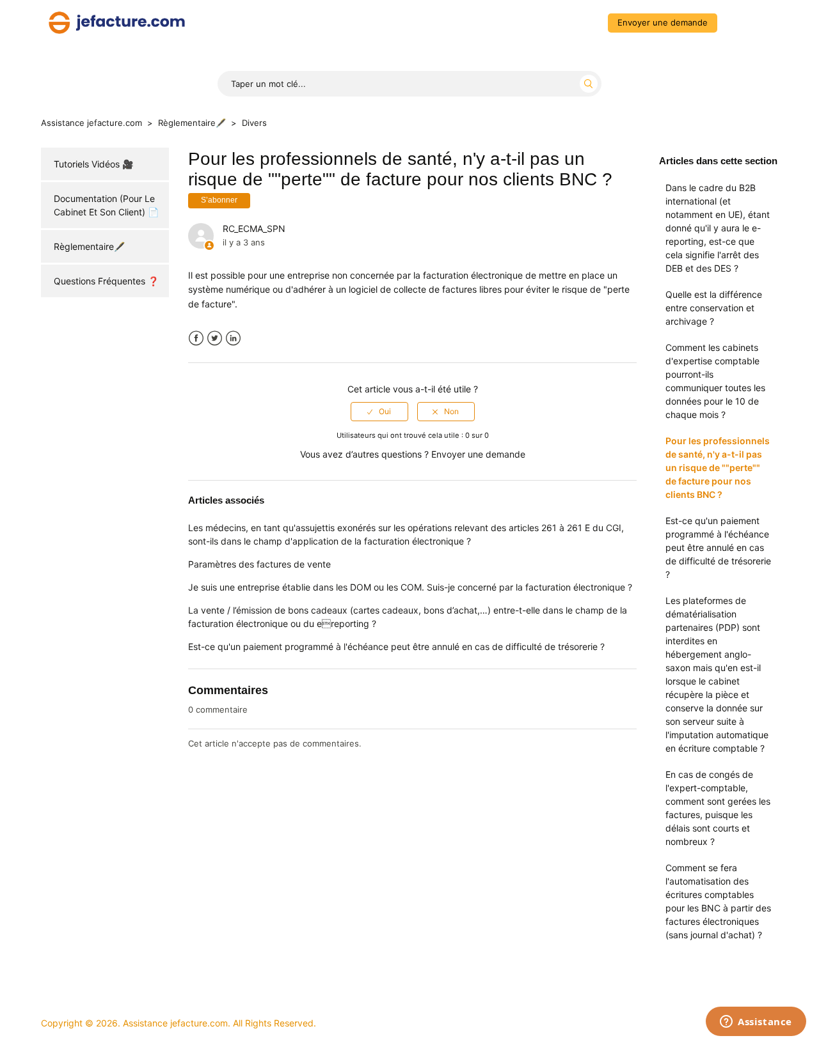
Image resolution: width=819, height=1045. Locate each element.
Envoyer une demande (662, 22)
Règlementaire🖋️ (192, 123)
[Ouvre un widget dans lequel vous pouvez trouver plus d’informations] (756, 1023)
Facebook (196, 338)
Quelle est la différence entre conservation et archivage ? (713, 308)
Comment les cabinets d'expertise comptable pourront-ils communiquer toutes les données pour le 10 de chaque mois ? (715, 381)
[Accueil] (117, 21)
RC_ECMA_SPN (254, 228)
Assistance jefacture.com (91, 123)
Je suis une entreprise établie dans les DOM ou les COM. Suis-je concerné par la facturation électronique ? (410, 587)
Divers (254, 123)
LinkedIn (233, 338)
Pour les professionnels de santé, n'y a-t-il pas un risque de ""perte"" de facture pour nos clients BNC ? (717, 467)
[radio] (379, 411)
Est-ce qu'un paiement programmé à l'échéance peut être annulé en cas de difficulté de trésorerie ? (718, 547)
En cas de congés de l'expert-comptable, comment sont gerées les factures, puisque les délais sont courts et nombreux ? (717, 808)
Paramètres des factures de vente (259, 564)
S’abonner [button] (219, 200)
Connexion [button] (750, 22)
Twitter (215, 338)
